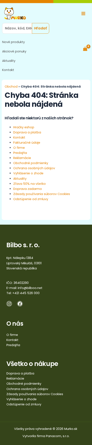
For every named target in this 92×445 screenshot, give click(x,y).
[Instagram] (9, 303)
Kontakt (8, 70)
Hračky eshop (23, 127)
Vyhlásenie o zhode (28, 173)
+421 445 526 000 (26, 293)
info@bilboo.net (30, 288)
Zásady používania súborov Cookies (41, 194)
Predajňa (20, 153)
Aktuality (8, 61)
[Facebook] (19, 303)
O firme (19, 148)
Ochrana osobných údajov (34, 168)
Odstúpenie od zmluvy (30, 199)
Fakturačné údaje (26, 142)
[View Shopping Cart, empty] (87, 49)
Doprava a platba (27, 132)
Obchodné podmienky (30, 163)
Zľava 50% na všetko (29, 184)
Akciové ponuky (14, 51)
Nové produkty (13, 42)
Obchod (11, 86)
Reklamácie (22, 158)
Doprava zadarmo (27, 189)
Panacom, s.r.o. (58, 436)
